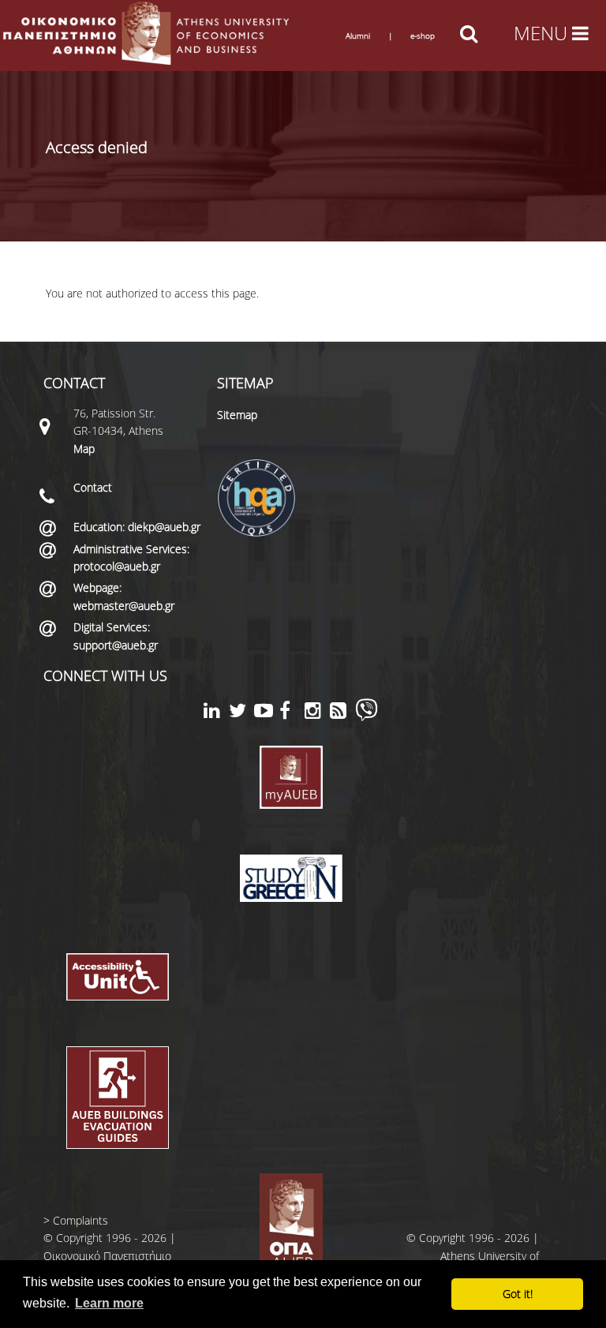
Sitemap (237, 414)
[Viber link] (366, 716)
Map (84, 448)
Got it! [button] (518, 1293)
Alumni (358, 35)
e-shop (422, 35)
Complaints (80, 1220)
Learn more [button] (109, 1303)
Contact (92, 487)
